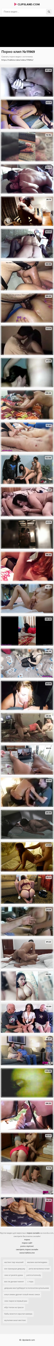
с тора (30, 1281)
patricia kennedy (33, 1275)
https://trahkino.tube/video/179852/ (17, 60)
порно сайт (27, 1243)
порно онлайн (33, 1233)
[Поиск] (49, 12)
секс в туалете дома (13, 1275)
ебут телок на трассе (14, 1307)
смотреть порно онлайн (27, 1249)
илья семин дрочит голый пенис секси (22, 1294)
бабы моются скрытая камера (18, 1313)
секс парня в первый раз (15, 1301)
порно (27, 1239)
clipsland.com (28, 4)
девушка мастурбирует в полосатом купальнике (26, 1288)
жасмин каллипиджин (37, 1262)
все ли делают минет (14, 1281)
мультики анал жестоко (15, 1320)
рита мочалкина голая (39, 1268)
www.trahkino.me (27, 1252)
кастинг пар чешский (13, 1262)
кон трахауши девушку (14, 1268)
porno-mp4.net (27, 1246)
